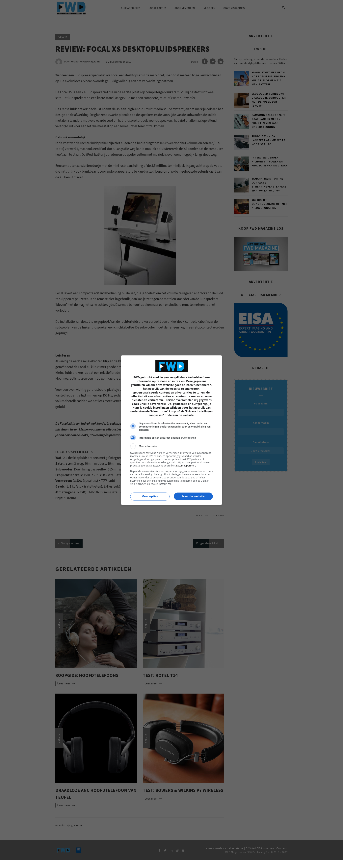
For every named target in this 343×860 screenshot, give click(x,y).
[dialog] (171, 430)
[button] (171, 446)
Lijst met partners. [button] (186, 465)
